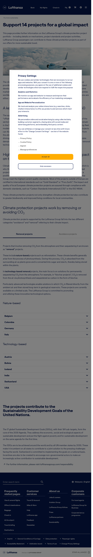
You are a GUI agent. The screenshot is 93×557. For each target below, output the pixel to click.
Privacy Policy (25, 138)
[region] (45, 123)
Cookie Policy (25, 142)
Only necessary (45, 166)
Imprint (23, 146)
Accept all (46, 157)
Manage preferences (28, 150)
